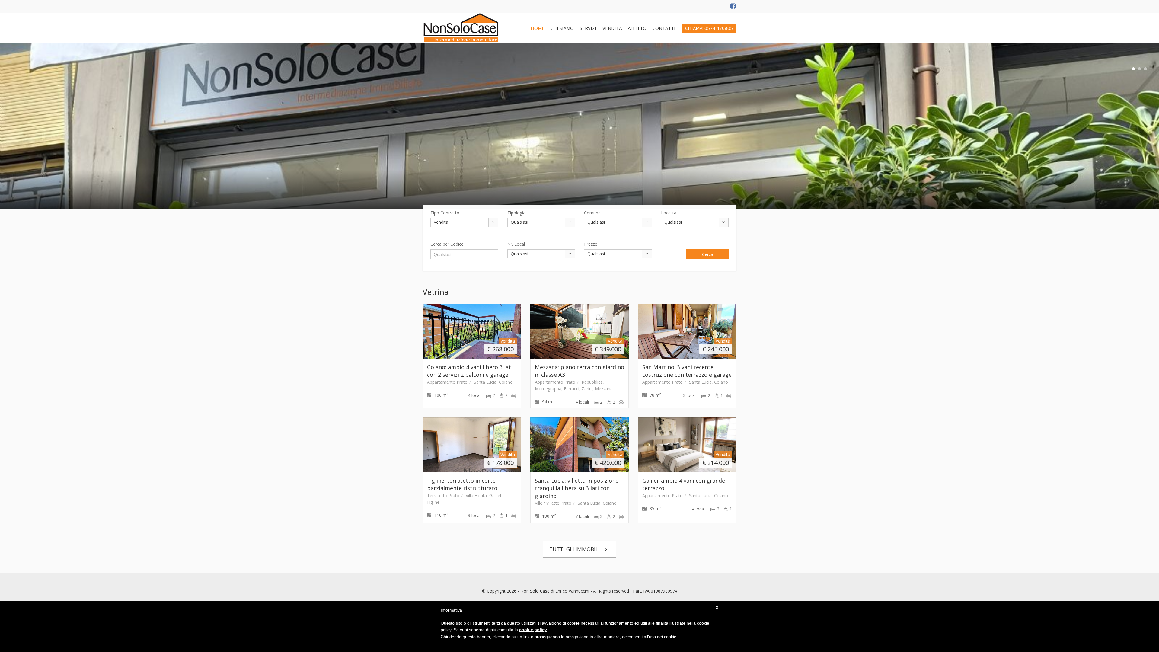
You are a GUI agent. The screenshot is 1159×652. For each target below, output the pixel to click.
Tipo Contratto (444, 213)
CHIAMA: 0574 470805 (709, 28)
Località (668, 213)
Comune (592, 213)
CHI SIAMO (562, 28)
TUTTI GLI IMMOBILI (575, 549)
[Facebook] (733, 6)
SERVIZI (588, 28)
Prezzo (591, 244)
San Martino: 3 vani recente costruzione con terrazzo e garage (687, 370)
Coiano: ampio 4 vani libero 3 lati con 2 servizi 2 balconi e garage (469, 370)
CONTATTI (664, 28)
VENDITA (612, 28)
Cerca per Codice (447, 244)
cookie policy (533, 629)
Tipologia (516, 213)
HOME (537, 28)
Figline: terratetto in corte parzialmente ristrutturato (462, 484)
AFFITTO (637, 28)
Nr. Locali (516, 244)
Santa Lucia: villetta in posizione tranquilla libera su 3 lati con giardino (576, 488)
